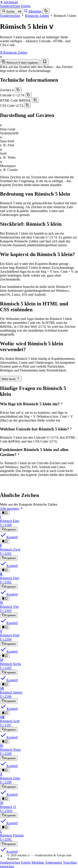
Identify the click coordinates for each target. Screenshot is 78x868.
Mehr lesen (9, 379)
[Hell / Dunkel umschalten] (46, 11)
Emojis (26, 6)
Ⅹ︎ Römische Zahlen (13, 52)
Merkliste (37, 862)
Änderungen (53, 862)
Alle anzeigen (10, 508)
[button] (39, 403)
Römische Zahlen (37, 16)
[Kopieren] (18, 89)
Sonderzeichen (10, 6)
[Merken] (45, 62)
